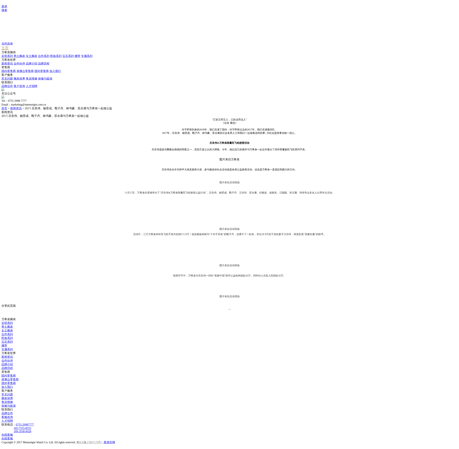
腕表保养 (19, 78)
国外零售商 (41, 71)
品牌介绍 (31, 63)
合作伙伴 (19, 63)
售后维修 (31, 78)
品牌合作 (7, 86)
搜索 (4, 10)
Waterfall (14, 30)
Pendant (13, 34)
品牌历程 (43, 63)
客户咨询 (19, 86)
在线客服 (7, 434)
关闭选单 (7, 43)
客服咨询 (7, 417)
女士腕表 (31, 56)
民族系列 (56, 56)
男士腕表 (19, 56)
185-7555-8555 (22, 428)
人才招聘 (31, 86)
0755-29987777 (25, 424)
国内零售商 (8, 71)
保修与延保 (45, 78)
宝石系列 (68, 56)
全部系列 (7, 56)
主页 (5, 48)
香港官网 (109, 442)
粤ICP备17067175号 (88, 442)
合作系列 (43, 56)
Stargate (13, 37)
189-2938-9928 (22, 431)
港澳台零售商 (25, 71)
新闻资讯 (7, 63)
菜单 (4, 6)
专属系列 (87, 56)
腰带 (77, 56)
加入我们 (55, 71)
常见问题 (7, 78)
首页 (4, 108)
